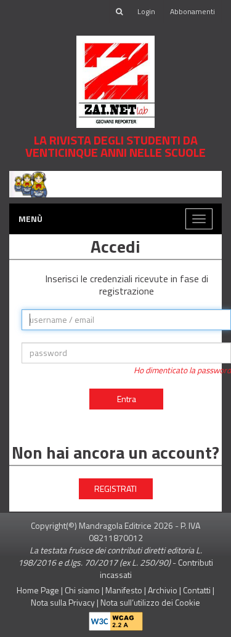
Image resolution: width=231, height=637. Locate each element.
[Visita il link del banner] (115, 182)
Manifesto (123, 590)
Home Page (38, 590)
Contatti (197, 590)
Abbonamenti (192, 11)
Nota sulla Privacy (63, 602)
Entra (126, 398)
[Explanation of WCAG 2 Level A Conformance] (116, 618)
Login (146, 11)
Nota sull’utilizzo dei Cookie (150, 602)
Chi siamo (82, 590)
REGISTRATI (115, 488)
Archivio (162, 590)
